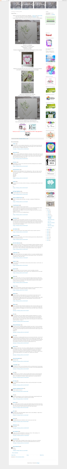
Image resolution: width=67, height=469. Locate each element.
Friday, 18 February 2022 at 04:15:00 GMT (20, 166)
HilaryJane (15, 218)
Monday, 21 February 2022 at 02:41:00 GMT (20, 407)
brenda (14, 181)
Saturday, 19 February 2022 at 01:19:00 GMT (21, 332)
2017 (48, 235)
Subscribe (50, 21)
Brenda (14, 293)
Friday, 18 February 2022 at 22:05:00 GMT (20, 282)
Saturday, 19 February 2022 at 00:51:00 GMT (21, 321)
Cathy (14, 276)
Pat (13, 314)
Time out (34, 15)
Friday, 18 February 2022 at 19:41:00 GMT (20, 265)
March (49, 214)
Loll (13, 372)
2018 (48, 234)
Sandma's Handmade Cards (18, 388)
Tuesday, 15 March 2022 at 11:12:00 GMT (20, 450)
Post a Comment (15, 452)
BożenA (14, 346)
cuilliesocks (15, 252)
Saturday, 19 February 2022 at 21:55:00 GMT (21, 377)
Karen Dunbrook (16, 446)
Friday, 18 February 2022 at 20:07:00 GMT (20, 272)
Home (28, 455)
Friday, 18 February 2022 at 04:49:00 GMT (20, 178)
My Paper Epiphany (16, 191)
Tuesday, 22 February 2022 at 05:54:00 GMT (21, 421)
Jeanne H (14, 261)
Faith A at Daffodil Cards (17, 197)
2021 (48, 229)
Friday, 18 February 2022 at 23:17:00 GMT (20, 290)
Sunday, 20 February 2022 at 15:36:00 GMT (20, 391)
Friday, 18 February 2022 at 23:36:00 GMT (20, 300)
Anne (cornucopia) (16, 358)
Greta (14, 418)
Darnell (14, 402)
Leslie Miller (15, 364)
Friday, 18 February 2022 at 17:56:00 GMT (20, 257)
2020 (48, 231)
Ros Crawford (15, 431)
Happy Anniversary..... (51, 219)
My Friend (49, 224)
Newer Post (13, 455)
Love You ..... (50, 221)
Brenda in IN (15, 235)
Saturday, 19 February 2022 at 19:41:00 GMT (21, 368)
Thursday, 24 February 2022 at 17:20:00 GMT (21, 435)
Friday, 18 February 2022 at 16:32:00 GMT (20, 239)
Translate (53, 14)
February (49, 215)
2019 (48, 232)
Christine (14, 162)
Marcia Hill (15, 152)
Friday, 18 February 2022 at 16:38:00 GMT (20, 249)
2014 (48, 240)
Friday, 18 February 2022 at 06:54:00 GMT (20, 187)
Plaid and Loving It (51, 225)
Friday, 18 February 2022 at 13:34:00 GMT (20, 214)
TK (13, 394)
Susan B (14, 268)
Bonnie (14, 304)
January (49, 227)
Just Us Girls (39, 15)
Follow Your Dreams (51, 222)
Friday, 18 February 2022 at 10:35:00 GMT (20, 194)
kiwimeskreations (16, 169)
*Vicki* (14, 143)
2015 (48, 238)
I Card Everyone (16, 205)
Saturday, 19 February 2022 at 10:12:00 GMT (21, 354)
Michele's (34, 16)
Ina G (14, 335)
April (49, 212)
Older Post (42, 455)
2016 (48, 237)
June (49, 211)
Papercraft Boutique (16, 324)
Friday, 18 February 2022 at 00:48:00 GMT (20, 158)
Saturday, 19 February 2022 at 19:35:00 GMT (21, 361)
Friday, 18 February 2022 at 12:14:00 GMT (20, 201)
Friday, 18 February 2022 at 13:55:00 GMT (20, 225)
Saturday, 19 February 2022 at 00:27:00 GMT (21, 310)
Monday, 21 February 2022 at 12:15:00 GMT (20, 415)
